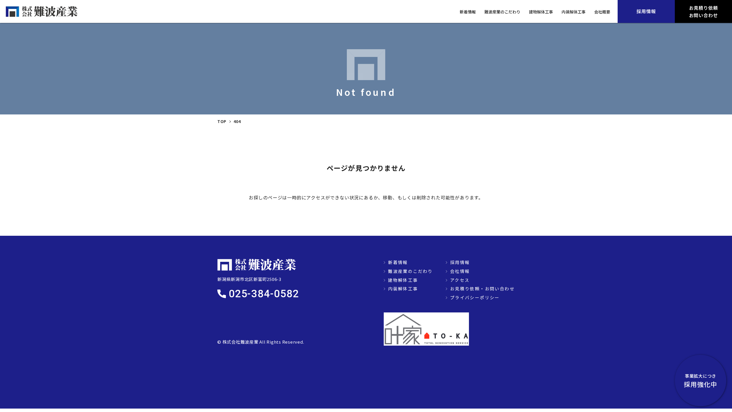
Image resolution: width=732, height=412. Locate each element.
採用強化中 (700, 381)
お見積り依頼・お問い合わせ (482, 289)
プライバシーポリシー (475, 297)
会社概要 (602, 12)
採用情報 (460, 262)
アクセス (460, 280)
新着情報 (468, 12)
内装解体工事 (574, 12)
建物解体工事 (541, 12)
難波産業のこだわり (502, 12)
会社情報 (460, 271)
